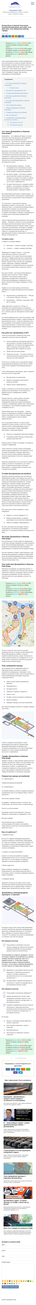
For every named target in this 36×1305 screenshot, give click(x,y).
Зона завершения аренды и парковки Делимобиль (15, 1177)
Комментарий (6, 1262)
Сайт (3, 1256)
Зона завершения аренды (14, 105)
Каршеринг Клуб (15, 10)
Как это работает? (11, 115)
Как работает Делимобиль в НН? (16, 90)
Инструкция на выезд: (16, 125)
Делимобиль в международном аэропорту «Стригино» (15, 119)
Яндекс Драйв (16, 43)
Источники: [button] (5, 1017)
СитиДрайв (15, 48)
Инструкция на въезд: (16, 122)
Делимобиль (5, 33)
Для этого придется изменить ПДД (18, 1228)
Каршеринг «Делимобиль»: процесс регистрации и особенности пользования (14, 1098)
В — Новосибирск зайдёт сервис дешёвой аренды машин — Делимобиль (17, 1125)
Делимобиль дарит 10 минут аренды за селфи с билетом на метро (16, 1202)
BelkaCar (14, 54)
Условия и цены (14, 88)
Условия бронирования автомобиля (17, 93)
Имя (3, 1244)
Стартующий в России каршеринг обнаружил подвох (17, 1151)
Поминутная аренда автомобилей (16, 112)
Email (4, 1250)
